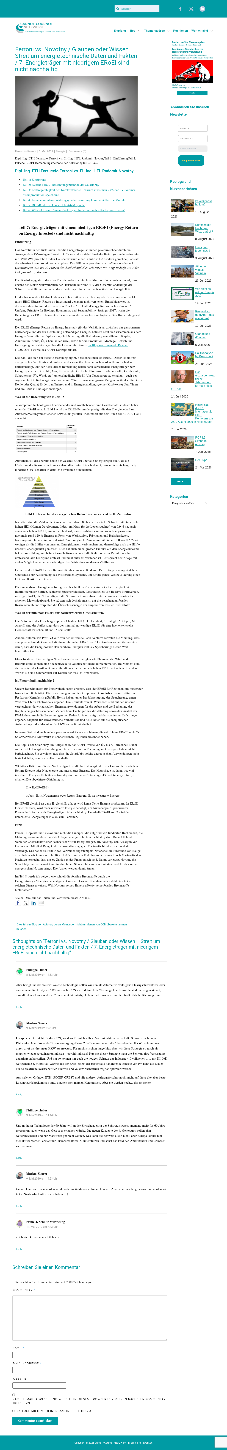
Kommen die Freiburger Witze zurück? (204, 228)
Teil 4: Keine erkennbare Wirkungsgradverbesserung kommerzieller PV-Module (74, 200)
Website (19, 1378)
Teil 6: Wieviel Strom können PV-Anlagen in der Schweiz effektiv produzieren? (74, 210)
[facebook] (180, 9)
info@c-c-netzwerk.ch (140, 1442)
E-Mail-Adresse (26, 1363)
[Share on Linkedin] (33, 903)
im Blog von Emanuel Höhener (108, 345)
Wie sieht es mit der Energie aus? (204, 292)
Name (18, 1348)
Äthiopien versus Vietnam (201, 270)
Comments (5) (77, 151)
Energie (60, 151)
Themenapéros (154, 30)
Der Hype (201, 460)
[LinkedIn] (202, 9)
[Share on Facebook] (18, 903)
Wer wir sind (199, 30)
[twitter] (191, 9)
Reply (19, 1007)
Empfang (120, 30)
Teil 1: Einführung (34, 179)
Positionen (180, 30)
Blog (132, 30)
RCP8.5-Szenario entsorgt (201, 441)
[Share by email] (41, 903)
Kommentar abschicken (35, 1421)
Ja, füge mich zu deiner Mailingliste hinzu (53, 1411)
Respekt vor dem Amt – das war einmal (204, 315)
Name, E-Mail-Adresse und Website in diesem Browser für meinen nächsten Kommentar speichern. (89, 1401)
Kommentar (23, 1290)
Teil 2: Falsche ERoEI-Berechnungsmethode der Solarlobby (61, 184)
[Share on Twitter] (26, 903)
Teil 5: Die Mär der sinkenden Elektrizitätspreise (54, 205)
